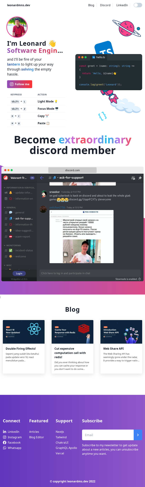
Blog (91, 5)
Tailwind (61, 437)
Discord (105, 5)
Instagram (15, 437)
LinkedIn (122, 5)
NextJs (60, 432)
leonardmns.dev (18, 5)
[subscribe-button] (138, 435)
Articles (34, 432)
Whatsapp (14, 448)
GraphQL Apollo (66, 448)
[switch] (138, 5)
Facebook (14, 442)
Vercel (60, 453)
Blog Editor (36, 437)
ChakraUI (62, 442)
